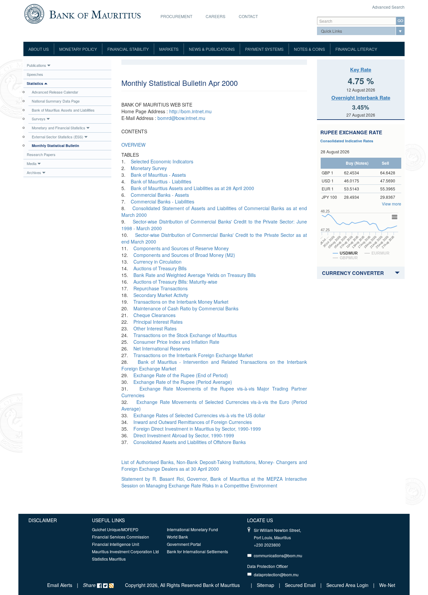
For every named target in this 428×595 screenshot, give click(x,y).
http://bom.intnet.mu (190, 111)
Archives (34, 172)
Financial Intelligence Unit (115, 544)
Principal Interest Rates (158, 321)
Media (31, 163)
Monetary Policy (78, 49)
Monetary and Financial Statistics (58, 127)
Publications (36, 65)
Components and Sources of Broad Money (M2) (184, 255)
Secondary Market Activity (160, 295)
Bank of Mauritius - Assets (158, 174)
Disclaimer (42, 520)
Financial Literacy (356, 49)
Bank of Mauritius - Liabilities (161, 181)
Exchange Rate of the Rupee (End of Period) (180, 375)
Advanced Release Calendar (55, 92)
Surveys (38, 118)
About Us (38, 49)
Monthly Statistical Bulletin (55, 145)
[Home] (82, 13)
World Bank (177, 537)
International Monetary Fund (192, 529)
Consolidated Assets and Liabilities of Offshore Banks (189, 442)
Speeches (35, 74)
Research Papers (41, 154)
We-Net (387, 585)
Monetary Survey (149, 168)
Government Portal (184, 544)
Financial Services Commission (120, 537)
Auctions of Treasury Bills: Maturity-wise (175, 281)
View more (391, 203)
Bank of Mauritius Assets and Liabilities (63, 110)
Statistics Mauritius (109, 559)
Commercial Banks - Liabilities (162, 201)
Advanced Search (388, 7)
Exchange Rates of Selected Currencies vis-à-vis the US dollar (199, 415)
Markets (169, 49)
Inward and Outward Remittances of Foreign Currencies (192, 422)
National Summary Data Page (56, 101)
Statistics (35, 83)
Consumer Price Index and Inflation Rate (176, 341)
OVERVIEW (133, 144)
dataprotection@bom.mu (276, 574)
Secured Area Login (347, 585)
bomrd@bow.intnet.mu (181, 118)
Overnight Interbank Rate (360, 97)
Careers (215, 16)
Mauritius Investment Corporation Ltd (125, 551)
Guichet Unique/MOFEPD (115, 529)
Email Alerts (59, 585)
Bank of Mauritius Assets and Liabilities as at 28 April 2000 (192, 188)
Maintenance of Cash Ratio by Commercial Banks (185, 308)
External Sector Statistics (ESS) (57, 136)
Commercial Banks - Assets (160, 194)
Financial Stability (128, 49)
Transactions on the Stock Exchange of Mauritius (185, 335)
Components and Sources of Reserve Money (181, 248)
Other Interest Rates (155, 328)
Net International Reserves (161, 348)
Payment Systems (264, 49)
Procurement (176, 16)
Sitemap (266, 585)
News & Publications (212, 49)
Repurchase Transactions (160, 288)
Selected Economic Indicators (162, 161)
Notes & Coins (309, 49)
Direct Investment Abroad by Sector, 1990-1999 (183, 435)
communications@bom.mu (278, 555)
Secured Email (300, 585)
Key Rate (360, 69)
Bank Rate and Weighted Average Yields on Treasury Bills (194, 275)
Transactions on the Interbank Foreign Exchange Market (193, 355)
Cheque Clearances (154, 315)
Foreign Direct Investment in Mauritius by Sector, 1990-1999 (197, 428)
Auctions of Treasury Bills (160, 268)
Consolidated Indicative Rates (346, 140)
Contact (248, 16)
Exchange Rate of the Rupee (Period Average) (182, 382)
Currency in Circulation (157, 261)
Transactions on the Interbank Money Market (180, 301)
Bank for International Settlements (197, 551)
